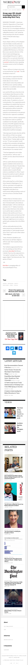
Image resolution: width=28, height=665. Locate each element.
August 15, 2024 (8, 479)
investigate (6, 285)
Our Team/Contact (8, 626)
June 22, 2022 (7, 534)
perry (11, 285)
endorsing (10, 283)
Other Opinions (14, 609)
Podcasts (16, 502)
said (18, 71)
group (16, 283)
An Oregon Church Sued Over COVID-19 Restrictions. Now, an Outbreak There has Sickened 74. (13, 583)
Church (6, 474)
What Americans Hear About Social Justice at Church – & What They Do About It (13, 560)
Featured (11, 474)
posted (6, 62)
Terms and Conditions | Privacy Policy (13, 660)
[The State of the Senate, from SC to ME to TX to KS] (10, 418)
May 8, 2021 (7, 586)
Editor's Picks (8, 580)
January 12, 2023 (8, 507)
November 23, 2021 (8, 562)
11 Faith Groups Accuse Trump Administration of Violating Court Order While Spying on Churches (13, 384)
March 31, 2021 (7, 613)
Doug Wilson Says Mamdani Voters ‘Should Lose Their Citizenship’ (12, 378)
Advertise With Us (8, 639)
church (5, 283)
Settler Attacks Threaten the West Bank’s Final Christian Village (12, 372)
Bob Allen (5, 265)
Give (5, 629)
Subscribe (6, 649)
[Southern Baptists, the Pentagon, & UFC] (10, 433)
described (11, 251)
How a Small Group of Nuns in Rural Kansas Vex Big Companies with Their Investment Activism (13, 477)
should (16, 285)
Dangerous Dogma (9, 502)
